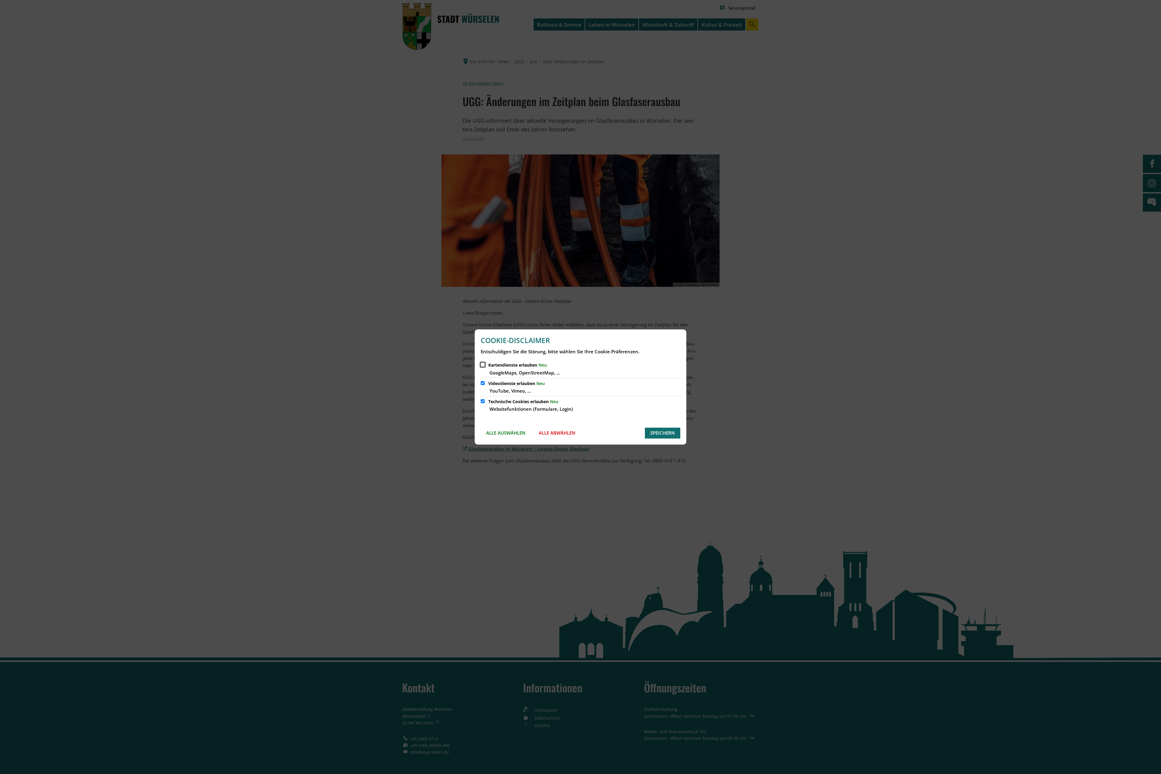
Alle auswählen (505, 433)
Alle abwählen (557, 433)
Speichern (662, 433)
